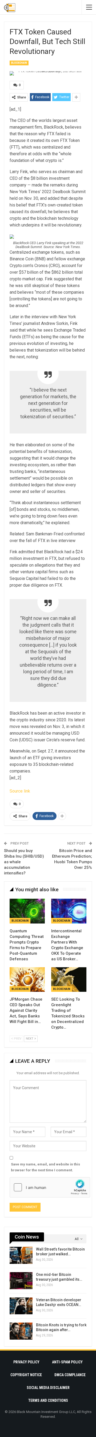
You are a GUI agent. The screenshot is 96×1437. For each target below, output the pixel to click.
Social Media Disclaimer (48, 1388)
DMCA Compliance (70, 1375)
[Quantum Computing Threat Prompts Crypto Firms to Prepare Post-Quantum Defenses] (27, 911)
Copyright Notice (26, 1375)
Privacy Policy (26, 1362)
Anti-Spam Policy (67, 1362)
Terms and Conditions (48, 1400)
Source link (20, 791)
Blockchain (19, 62)
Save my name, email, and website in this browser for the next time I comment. (45, 1167)
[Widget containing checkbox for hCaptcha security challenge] (50, 1187)
